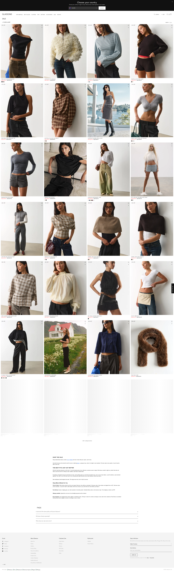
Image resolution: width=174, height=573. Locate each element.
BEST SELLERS (27, 14)
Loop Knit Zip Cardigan (50, 79)
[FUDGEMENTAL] (3, 81)
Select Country (133, 544)
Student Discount (34, 560)
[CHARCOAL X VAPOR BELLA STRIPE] (89, 81)
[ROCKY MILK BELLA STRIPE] (88, 81)
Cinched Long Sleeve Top (94, 79)
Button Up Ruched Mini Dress (52, 138)
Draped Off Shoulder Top (51, 256)
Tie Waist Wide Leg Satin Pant (8, 375)
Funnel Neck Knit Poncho (94, 256)
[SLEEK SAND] (89, 318)
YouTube (6, 551)
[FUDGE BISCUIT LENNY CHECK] (45, 259)
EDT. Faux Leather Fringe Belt (95, 315)
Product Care (33, 555)
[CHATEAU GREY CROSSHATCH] (132, 200)
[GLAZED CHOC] (91, 200)
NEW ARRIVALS (19, 14)
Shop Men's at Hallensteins (36, 562)
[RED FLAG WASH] (92, 200)
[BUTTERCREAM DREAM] (132, 81)
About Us (32, 541)
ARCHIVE (59, 14)
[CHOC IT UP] (131, 81)
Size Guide (61, 550)
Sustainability (33, 553)
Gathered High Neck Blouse (51, 315)
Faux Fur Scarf (134, 375)
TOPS (38, 14)
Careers (32, 546)
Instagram (6, 541)
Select (102, 8)
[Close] (172, 2)
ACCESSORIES (49, 14)
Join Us (134, 555)
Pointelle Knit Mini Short (137, 79)
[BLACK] (1, 81)
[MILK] (88, 200)
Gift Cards (61, 548)
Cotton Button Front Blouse (95, 375)
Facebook (6, 546)
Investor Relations (34, 558)
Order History (90, 543)
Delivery (60, 543)
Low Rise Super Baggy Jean (94, 197)
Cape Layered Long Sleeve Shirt (9, 315)
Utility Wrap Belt (135, 315)
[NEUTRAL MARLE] (89, 259)
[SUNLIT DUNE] (45, 200)
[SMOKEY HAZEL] (4, 81)
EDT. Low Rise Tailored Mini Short (139, 197)
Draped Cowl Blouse (50, 197)
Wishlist (89, 541)
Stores (32, 543)
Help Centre (61, 541)
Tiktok (5, 543)
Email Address (133, 548)
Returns (60, 546)
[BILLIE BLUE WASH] (89, 200)
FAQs (60, 553)
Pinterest (6, 548)
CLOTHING (33, 14)
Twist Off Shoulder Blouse (7, 79)
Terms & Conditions (35, 550)
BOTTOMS (43, 14)
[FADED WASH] (90, 200)
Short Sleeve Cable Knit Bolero (139, 138)
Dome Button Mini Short (7, 197)
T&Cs (148, 557)
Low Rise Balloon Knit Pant (8, 256)
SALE (55, 14)
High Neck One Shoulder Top (8, 138)
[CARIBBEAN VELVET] (3, 377)
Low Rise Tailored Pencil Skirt (95, 138)
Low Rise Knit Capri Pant (50, 375)
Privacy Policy (152, 557)
